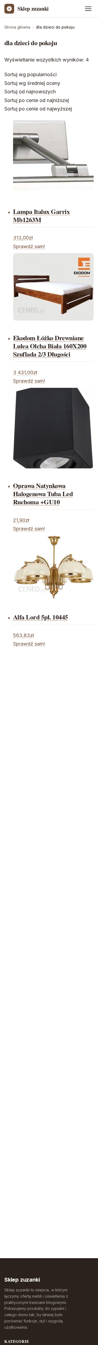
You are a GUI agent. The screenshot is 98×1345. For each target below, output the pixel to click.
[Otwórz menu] (88, 8)
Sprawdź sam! (29, 246)
